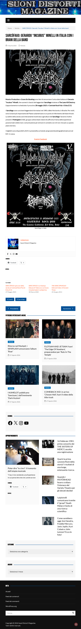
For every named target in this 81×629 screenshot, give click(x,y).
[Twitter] (11, 254)
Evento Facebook (40, 139)
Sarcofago (21, 299)
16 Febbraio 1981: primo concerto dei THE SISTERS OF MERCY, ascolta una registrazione (65, 446)
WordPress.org (11, 606)
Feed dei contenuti (12, 596)
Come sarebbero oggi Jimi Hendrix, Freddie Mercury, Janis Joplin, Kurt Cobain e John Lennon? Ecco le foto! (65, 526)
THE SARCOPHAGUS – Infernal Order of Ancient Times (60, 288)
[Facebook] (8, 254)
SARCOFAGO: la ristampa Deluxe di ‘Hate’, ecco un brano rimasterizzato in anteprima (39, 288)
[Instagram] (14, 254)
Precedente (14, 309)
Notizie (22, 45)
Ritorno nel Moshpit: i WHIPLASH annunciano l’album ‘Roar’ (22, 349)
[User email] (17, 254)
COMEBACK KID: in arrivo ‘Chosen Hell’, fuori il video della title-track (58, 395)
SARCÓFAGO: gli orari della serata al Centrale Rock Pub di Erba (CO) (15, 288)
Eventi (11, 299)
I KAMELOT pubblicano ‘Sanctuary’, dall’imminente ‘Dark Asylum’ (20, 395)
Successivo (67, 309)
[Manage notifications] (76, 624)
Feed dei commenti (12, 601)
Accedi (8, 591)
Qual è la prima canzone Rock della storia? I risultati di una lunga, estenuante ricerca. (65, 464)
